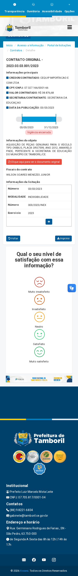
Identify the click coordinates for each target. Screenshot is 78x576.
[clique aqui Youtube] (44, 560)
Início (9, 45)
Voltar (14, 238)
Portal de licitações (59, 45)
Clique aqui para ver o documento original (35, 161)
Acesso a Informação (30, 45)
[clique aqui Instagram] (54, 560)
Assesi (24, 570)
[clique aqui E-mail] (24, 560)
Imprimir (64, 238)
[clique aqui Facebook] (34, 560)
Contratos (16, 50)
